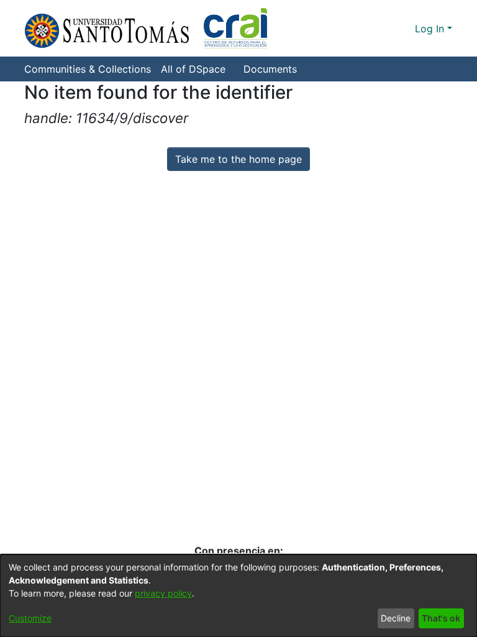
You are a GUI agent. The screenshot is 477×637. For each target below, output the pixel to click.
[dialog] (238, 595)
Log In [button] (431, 28)
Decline (396, 618)
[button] (145, 28)
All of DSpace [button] (193, 69)
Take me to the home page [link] (238, 159)
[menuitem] (197, 69)
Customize (30, 618)
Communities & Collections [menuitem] (87, 69)
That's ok (441, 618)
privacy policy (163, 593)
